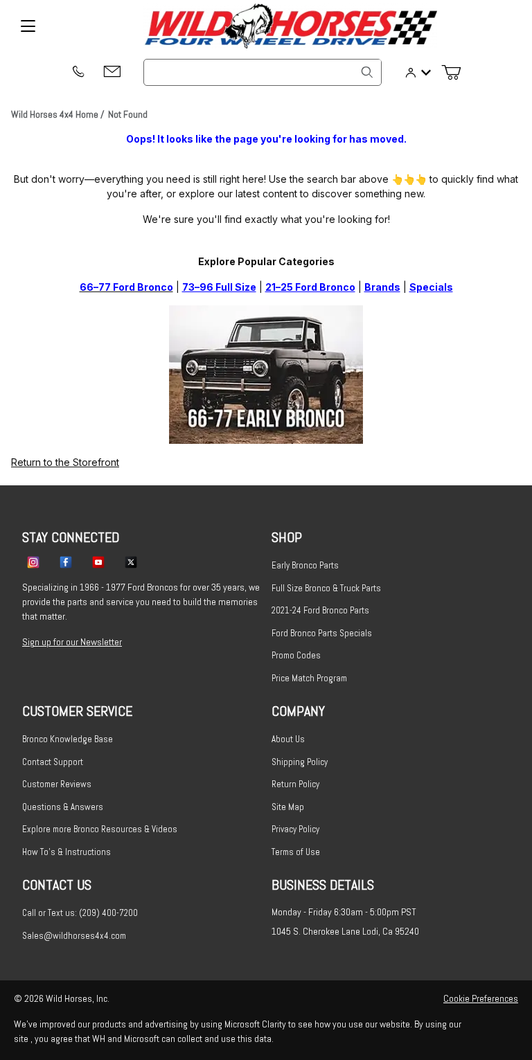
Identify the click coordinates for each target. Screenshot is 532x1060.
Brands (382, 287)
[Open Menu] (27, 26)
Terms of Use (296, 852)
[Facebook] (66, 561)
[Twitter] (131, 561)
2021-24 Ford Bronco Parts (320, 610)
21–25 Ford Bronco (310, 287)
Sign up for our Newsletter (72, 642)
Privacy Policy (295, 829)
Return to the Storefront (65, 462)
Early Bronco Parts (305, 565)
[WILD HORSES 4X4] (290, 25)
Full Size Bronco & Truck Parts (326, 588)
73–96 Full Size (219, 287)
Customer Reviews (56, 784)
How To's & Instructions (66, 852)
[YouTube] (98, 561)
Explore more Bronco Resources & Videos (99, 829)
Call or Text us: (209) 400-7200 (80, 913)
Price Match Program (309, 678)
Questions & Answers (62, 807)
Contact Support (52, 762)
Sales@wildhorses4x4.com (74, 936)
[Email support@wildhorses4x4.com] (112, 72)
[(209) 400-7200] (77, 72)
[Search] (367, 72)
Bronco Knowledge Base (67, 739)
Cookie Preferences (480, 998)
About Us (288, 739)
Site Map (288, 807)
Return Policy (295, 784)
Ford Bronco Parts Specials (322, 633)
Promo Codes (296, 655)
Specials (431, 287)
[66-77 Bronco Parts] (266, 373)
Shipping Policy (300, 762)
